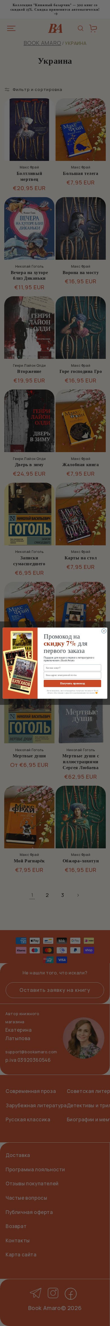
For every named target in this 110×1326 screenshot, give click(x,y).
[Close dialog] (104, 630)
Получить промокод (72, 683)
